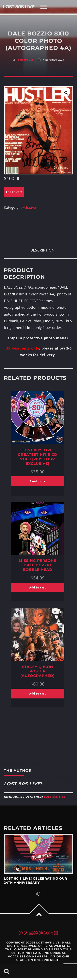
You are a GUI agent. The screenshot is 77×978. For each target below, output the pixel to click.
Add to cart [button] (37, 587)
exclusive (28, 207)
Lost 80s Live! (26, 59)
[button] (66, 92)
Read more (37, 481)
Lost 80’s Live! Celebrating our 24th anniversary (35, 880)
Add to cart (14, 192)
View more (38, 854)
